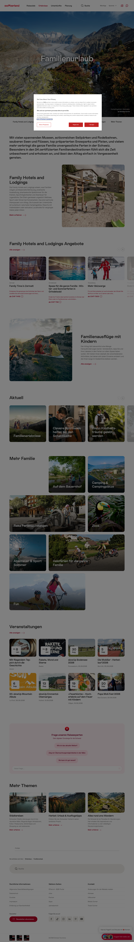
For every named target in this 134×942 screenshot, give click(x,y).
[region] (68, 112)
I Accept (91, 124)
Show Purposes (44, 124)
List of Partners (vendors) (44, 119)
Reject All (76, 124)
